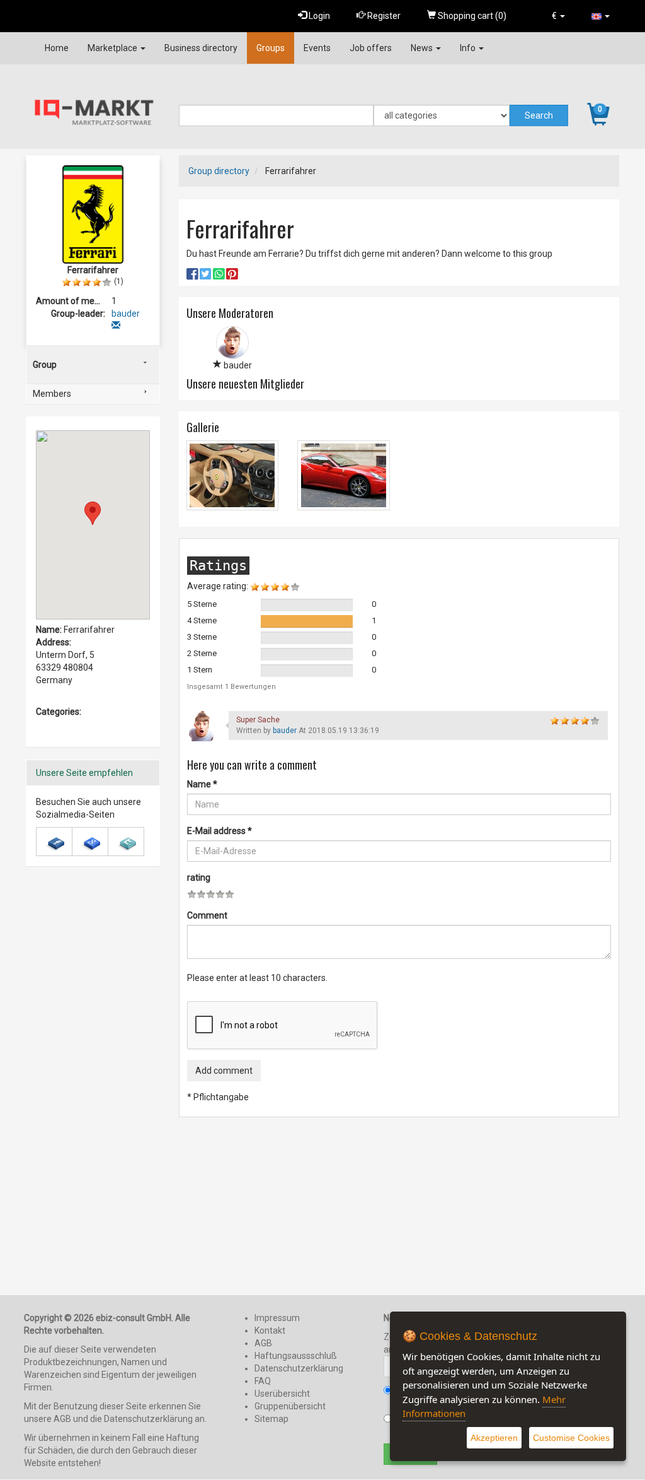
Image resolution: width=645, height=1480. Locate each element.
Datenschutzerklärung (298, 1368)
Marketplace (113, 48)
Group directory (218, 171)
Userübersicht (282, 1394)
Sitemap (271, 1419)
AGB (263, 1343)
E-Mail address (219, 831)
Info (468, 48)
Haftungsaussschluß (295, 1356)
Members (52, 394)
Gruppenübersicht (290, 1406)
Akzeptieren (494, 1438)
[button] (558, 16)
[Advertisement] (93, 1093)
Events (317, 48)
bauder (286, 730)
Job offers (371, 48)
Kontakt (269, 1330)
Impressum (277, 1318)
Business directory (200, 48)
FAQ (262, 1381)
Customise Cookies (571, 1438)
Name (202, 784)
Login (318, 16)
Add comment (224, 1071)
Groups (270, 48)
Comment (207, 915)
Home (57, 48)
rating (198, 877)
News (423, 48)
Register (383, 16)
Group (45, 365)
